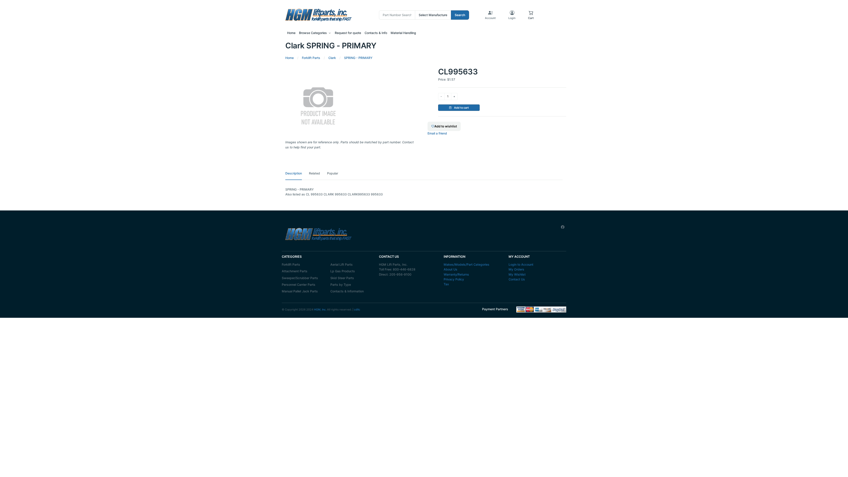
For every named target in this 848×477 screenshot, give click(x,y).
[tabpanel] (424, 192)
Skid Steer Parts (342, 278)
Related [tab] (314, 173)
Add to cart (461, 107)
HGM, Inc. (320, 309)
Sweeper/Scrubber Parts (300, 278)
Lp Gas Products (342, 271)
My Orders (516, 269)
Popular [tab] (332, 173)
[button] (531, 15)
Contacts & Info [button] (376, 33)
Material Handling (403, 33)
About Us (450, 269)
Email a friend (437, 133)
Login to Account (521, 264)
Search (460, 15)
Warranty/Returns (456, 274)
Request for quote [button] (348, 33)
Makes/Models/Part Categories (466, 264)
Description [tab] (293, 173)
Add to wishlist (445, 126)
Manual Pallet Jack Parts (300, 291)
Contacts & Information (347, 291)
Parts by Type (340, 284)
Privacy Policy (454, 279)
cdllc (357, 309)
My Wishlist (517, 274)
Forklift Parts (291, 264)
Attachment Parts (294, 271)
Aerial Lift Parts (341, 264)
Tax (446, 284)
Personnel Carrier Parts (298, 284)
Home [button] (291, 33)
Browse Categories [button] (313, 33)
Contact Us (517, 279)
